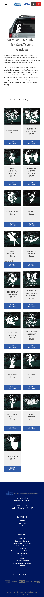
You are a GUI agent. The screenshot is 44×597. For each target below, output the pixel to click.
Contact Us (22, 549)
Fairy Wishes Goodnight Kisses (31, 334)
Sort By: (13, 100)
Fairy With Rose (12, 212)
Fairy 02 (31, 212)
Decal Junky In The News (22, 544)
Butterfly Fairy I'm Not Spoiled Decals (32, 293)
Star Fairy (12, 375)
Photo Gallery (22, 553)
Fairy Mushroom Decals (12, 171)
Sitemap (22, 566)
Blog (22, 558)
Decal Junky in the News (22, 563)
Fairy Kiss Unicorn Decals (31, 171)
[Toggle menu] (7, 4)
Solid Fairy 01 (12, 457)
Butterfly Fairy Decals (31, 130)
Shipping (22, 521)
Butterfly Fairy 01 (31, 415)
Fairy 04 (31, 375)
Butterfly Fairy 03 (31, 252)
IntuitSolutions (32, 592)
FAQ (22, 526)
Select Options (12, 143)
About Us (22, 539)
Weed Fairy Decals (12, 334)
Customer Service (22, 546)
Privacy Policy (22, 523)
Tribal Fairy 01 (12, 130)
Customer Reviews (22, 541)
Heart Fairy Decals (12, 415)
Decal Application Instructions (22, 551)
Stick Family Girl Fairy (12, 293)
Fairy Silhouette (12, 252)
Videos (22, 556)
